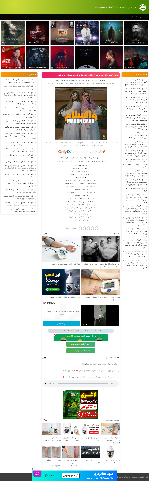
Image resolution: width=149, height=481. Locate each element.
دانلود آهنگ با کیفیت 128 (81, 351)
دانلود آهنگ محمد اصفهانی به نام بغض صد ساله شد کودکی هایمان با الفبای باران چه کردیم (19, 136)
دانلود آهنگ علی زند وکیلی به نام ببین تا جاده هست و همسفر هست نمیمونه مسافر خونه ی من (135, 221)
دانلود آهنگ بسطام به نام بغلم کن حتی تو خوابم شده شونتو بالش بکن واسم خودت (136, 173)
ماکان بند (70, 84)
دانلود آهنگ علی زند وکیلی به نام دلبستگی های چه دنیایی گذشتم (19, 109)
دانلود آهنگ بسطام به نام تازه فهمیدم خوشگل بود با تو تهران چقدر (136, 109)
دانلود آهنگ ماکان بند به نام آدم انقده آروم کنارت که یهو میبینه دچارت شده (88, 75)
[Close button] (116, 469)
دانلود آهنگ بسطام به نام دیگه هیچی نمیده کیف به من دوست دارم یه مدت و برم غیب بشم (135, 163)
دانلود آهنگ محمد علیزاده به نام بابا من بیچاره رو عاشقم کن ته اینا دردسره (20, 143)
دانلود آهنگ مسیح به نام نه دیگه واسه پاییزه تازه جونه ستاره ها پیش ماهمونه (20, 203)
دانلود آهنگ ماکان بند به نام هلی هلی (20, 161)
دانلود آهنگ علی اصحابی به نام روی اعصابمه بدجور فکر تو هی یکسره (22, 210)
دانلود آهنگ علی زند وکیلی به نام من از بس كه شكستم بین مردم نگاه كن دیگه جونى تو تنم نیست (135, 199)
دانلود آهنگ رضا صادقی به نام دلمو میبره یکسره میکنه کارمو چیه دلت (20, 197)
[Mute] (86, 324)
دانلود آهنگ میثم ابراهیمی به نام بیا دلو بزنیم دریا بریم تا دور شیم (20, 128)
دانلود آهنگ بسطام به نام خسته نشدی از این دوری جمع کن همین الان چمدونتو (136, 91)
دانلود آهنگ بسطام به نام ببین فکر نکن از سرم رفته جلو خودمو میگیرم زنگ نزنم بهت (136, 153)
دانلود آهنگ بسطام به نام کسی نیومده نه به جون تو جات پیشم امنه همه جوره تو (136, 82)
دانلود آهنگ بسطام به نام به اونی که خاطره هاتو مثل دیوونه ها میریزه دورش (135, 100)
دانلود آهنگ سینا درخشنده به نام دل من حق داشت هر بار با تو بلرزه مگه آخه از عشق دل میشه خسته (20, 95)
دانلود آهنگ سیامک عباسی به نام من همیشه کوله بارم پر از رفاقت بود (21, 102)
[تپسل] (33, 469)
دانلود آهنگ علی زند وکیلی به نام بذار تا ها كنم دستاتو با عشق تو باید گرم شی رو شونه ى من (135, 244)
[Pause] (83, 324)
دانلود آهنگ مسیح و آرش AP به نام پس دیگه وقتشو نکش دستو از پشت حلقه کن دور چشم (20, 183)
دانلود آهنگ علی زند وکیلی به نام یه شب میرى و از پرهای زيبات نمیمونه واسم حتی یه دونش (135, 233)
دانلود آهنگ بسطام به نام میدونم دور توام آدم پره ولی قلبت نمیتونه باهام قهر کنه (136, 182)
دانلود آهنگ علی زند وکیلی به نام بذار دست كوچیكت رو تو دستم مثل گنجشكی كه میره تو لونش (135, 264)
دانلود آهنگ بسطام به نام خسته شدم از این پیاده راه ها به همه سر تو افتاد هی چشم (135, 144)
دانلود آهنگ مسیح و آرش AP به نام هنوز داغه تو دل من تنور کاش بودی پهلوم (20, 81)
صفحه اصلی (143, 17)
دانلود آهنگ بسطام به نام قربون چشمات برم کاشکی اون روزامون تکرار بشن (136, 126)
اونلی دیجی (80, 177)
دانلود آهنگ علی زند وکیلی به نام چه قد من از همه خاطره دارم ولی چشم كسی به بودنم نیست (135, 210)
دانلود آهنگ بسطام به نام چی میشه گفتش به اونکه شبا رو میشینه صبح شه (135, 117)
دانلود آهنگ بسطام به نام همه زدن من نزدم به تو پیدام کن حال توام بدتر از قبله (136, 135)
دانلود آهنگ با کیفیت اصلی (80, 344)
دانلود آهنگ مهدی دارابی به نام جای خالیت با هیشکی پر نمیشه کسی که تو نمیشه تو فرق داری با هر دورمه (19, 168)
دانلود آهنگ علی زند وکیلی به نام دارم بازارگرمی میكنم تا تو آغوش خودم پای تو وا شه (135, 254)
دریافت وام (61, 323)
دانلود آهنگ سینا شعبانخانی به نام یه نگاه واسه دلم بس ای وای (21, 191)
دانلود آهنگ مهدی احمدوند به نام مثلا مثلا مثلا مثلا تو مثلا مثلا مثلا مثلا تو (19, 150)
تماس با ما (134, 17)
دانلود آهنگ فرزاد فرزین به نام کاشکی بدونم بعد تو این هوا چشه (21, 122)
